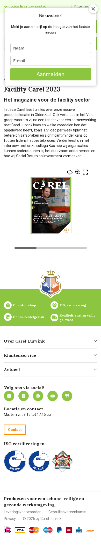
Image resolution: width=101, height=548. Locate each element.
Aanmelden (50, 74)
